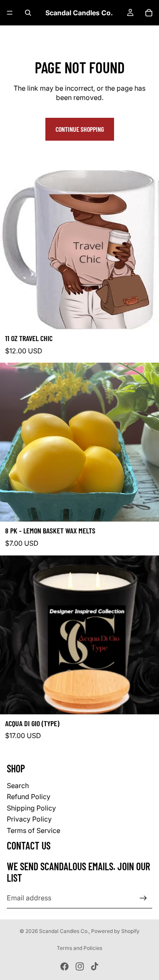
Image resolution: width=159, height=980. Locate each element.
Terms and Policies (79, 948)
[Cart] (148, 12)
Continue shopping (80, 129)
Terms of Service (33, 830)
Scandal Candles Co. (64, 931)
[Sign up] (143, 898)
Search (18, 785)
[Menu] (10, 12)
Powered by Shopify (115, 931)
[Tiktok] (94, 966)
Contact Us (28, 845)
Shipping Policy (31, 807)
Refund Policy (28, 796)
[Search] (28, 12)
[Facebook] (64, 966)
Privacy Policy (29, 819)
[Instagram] (80, 966)
